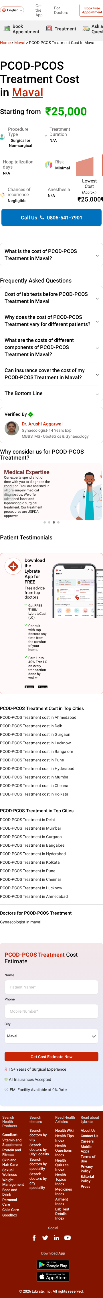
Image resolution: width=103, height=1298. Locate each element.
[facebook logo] (34, 1240)
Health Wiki (64, 1130)
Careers (87, 1141)
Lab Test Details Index (62, 1213)
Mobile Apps (86, 1149)
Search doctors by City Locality (39, 1149)
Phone (10, 999)
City (8, 1024)
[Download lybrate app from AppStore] (53, 1280)
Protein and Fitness (11, 1152)
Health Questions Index (63, 1150)
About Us (88, 1130)
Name (9, 975)
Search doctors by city (38, 1135)
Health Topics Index (60, 1179)
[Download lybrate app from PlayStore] (53, 1268)
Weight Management (13, 1182)
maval (19, 42)
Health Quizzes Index (62, 1165)
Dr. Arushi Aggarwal (42, 424)
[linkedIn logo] (56, 1240)
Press (85, 1186)
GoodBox (9, 1215)
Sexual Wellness (9, 1172)
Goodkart (9, 1135)
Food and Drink (9, 1192)
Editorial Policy (87, 1178)
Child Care (10, 1210)
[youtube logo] (67, 1240)
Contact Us (89, 1136)
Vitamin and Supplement (12, 1142)
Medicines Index (63, 1191)
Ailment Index (61, 1201)
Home (5, 42)
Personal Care (9, 1202)
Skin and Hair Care (10, 1162)
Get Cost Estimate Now (51, 1056)
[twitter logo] (45, 1240)
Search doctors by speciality (38, 1164)
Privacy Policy (87, 1168)
